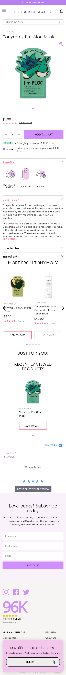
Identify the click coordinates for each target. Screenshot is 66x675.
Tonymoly (9, 32)
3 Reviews (51, 323)
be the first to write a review (33, 489)
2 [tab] (30, 344)
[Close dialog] (60, 643)
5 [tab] (39, 344)
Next (61, 307)
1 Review (20, 321)
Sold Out (48, 335)
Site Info (50, 632)
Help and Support (14, 632)
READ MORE (10, 238)
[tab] (33, 467)
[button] (33, 661)
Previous (4, 307)
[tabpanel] (33, 72)
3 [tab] (33, 344)
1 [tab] (33, 108)
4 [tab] (36, 344)
